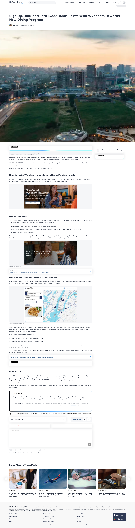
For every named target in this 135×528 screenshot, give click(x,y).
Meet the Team (13, 516)
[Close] (122, 150)
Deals (106, 2)
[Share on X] (89, 419)
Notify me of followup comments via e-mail (23, 450)
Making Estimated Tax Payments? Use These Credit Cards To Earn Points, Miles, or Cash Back (82, 494)
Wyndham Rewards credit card (27, 331)
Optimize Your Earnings (49, 519)
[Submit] (31, 3)
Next (128, 478)
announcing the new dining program (21, 281)
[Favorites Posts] (119, 2)
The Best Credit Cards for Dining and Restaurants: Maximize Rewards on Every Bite (31, 357)
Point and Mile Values (48, 521)
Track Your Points (47, 514)
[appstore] (119, 515)
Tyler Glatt (15, 25)
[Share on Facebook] (84, 419)
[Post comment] (89, 444)
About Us (79, 519)
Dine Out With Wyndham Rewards (23, 163)
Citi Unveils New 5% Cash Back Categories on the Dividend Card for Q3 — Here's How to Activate (22, 494)
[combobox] (42, 2)
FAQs (10, 521)
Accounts (73, 405)
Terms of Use (80, 516)
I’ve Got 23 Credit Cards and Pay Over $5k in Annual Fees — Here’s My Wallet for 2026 (111, 494)
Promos (11, 519)
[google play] (119, 519)
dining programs (28, 220)
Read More (121, 465)
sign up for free (31, 222)
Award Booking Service (49, 524)
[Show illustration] (17, 408)
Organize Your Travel (48, 516)
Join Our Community (82, 524)
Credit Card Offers (13, 514)
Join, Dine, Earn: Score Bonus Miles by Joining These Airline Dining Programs (29, 272)
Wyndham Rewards (33, 181)
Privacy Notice (80, 514)
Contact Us (79, 521)
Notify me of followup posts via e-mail (51, 450)
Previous (6, 478)
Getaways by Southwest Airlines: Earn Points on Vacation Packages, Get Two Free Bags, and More (52, 494)
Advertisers (34, 154)
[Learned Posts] (114, 2)
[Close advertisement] (91, 147)
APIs (10, 524)
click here (37, 283)
